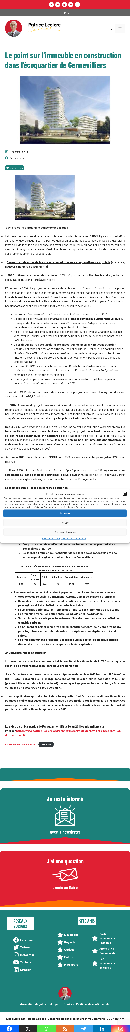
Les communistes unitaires (108, 963)
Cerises (69, 949)
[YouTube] (64, 4)
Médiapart (71, 964)
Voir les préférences (65, 531)
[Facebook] (51, 4)
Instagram (27, 954)
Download (46, 744)
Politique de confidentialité (73, 538)
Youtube (25, 962)
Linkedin (25, 969)
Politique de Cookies (61, 1004)
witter (26, 947)
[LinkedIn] (70, 4)
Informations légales (32, 1004)
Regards (70, 942)
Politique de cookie (51, 538)
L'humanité (71, 934)
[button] (125, 494)
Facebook (26, 940)
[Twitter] (57, 4)
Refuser (65, 522)
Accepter (65, 513)
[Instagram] (77, 4)
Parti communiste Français (107, 938)
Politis (68, 957)
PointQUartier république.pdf (21, 744)
